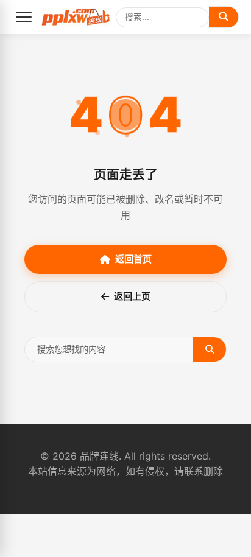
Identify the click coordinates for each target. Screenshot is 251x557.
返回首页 (133, 259)
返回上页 (132, 296)
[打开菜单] (23, 17)
